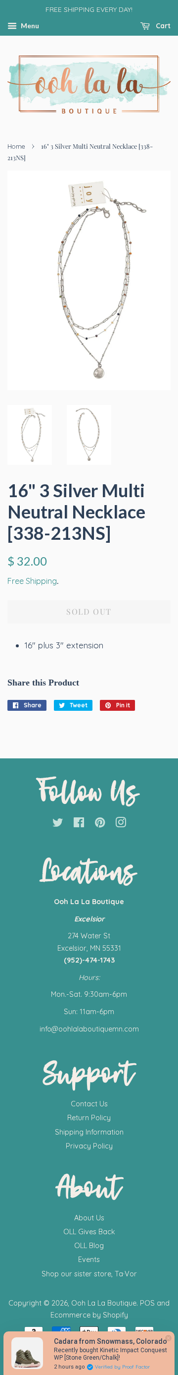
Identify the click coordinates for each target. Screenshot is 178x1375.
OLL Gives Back (89, 1231)
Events (89, 1259)
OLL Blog (89, 1245)
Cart (162, 25)
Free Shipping (32, 581)
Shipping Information (89, 1132)
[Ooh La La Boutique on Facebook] (79, 824)
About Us (89, 1217)
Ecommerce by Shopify (89, 1315)
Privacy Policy (89, 1146)
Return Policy (89, 1117)
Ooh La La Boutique (103, 1303)
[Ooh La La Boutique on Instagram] (120, 824)
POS (147, 1303)
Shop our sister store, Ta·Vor (89, 1273)
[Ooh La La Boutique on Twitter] (57, 824)
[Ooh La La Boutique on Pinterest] (99, 824)
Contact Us (89, 1103)
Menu (29, 25)
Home (16, 146)
